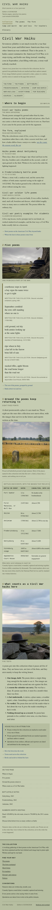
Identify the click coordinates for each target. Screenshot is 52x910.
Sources (7, 96)
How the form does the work (14, 751)
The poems (20, 22)
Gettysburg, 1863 (8, 796)
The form (31, 22)
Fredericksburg (11, 88)
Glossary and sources (9, 875)
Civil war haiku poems (15, 110)
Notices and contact (43, 905)
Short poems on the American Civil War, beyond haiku (23, 231)
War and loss (25, 26)
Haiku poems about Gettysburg (19, 151)
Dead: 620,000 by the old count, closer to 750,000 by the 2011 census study (25, 815)
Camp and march (9, 26)
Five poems (6, 778)
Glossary (6, 30)
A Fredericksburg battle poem (19, 172)
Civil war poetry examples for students (25, 213)
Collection (7, 22)
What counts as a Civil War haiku (13, 786)
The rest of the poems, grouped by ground (19, 385)
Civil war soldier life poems (19, 193)
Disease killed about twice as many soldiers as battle (19, 821)
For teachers (41, 26)
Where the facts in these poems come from (19, 234)
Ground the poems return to (11, 782)
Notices (4, 878)
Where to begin (7, 774)
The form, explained (14, 131)
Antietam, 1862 (7, 804)
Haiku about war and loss (13, 389)
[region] (26, 521)
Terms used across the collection (15, 754)
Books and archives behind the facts (16, 757)
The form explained (8, 864)
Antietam (25, 88)
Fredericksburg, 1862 (9, 800)
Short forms (24, 92)
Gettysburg (32, 84)
